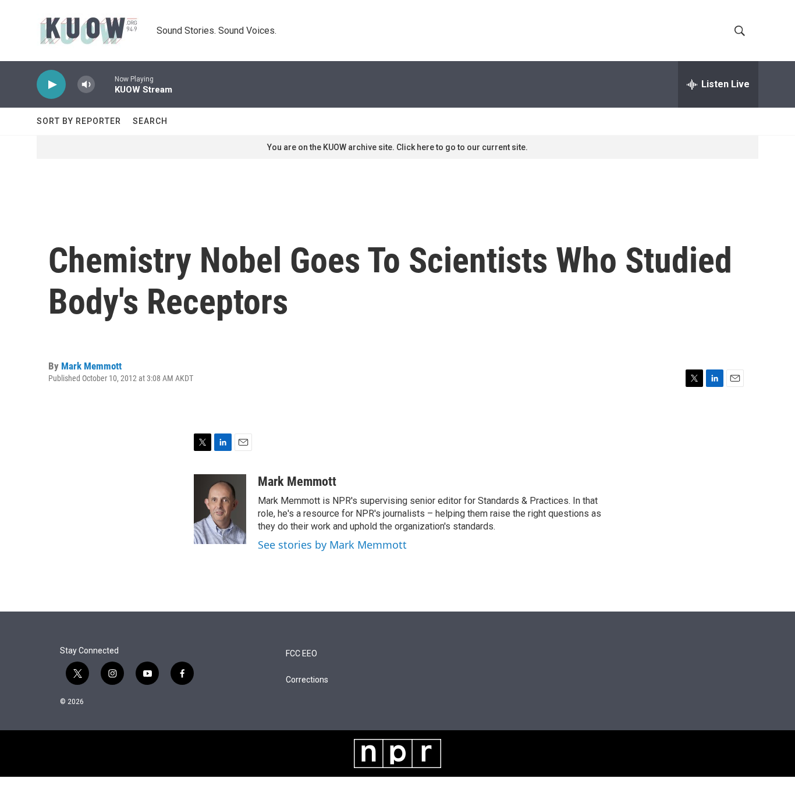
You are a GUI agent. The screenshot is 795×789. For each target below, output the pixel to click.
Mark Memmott (91, 366)
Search (150, 121)
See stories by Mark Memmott (332, 545)
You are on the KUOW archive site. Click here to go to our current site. (397, 147)
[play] (51, 84)
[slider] (105, 84)
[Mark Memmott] (220, 509)
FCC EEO (301, 653)
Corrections (307, 680)
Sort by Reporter (79, 121)
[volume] (86, 85)
